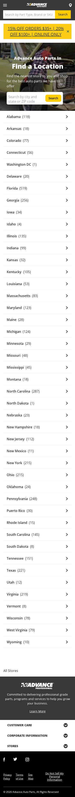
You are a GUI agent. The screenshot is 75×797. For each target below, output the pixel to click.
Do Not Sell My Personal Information (54, 776)
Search (63, 14)
